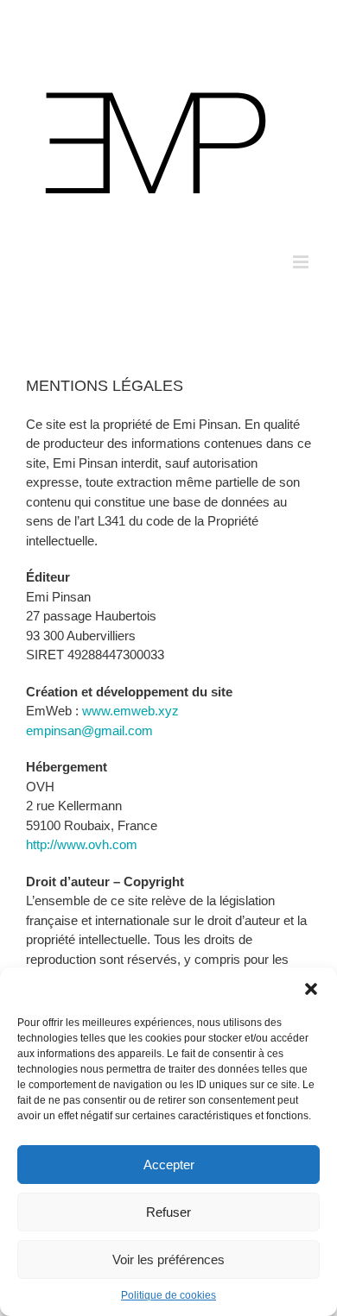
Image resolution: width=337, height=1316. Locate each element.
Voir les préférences (168, 1259)
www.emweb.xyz (130, 710)
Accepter (168, 1164)
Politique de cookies (168, 1295)
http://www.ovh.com (81, 844)
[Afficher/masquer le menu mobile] (302, 262)
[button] (311, 989)
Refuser (168, 1212)
